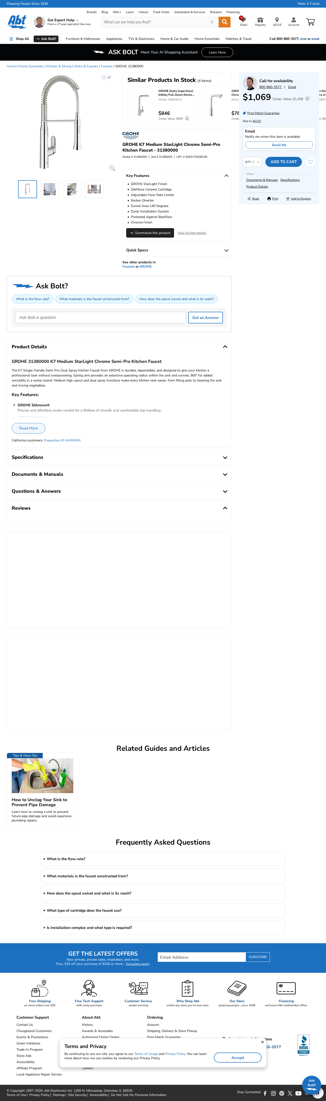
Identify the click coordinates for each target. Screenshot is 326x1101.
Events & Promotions (32, 1037)
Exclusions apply (138, 964)
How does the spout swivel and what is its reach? (176, 299)
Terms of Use (16, 1095)
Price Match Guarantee (163, 1037)
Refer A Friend (308, 4)
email (315, 39)
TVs (141, 39)
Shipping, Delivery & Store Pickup (172, 1031)
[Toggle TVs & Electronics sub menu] (156, 39)
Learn (130, 12)
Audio (174, 39)
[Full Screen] (112, 168)
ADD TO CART (284, 161)
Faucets (106, 66)
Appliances (114, 39)
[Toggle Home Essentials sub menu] (222, 39)
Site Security (77, 1095)
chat (303, 39)
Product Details (257, 187)
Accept (237, 1057)
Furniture (83, 39)
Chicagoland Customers (34, 1031)
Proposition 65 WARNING (62, 440)
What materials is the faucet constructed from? (94, 299)
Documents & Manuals (262, 180)
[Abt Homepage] (17, 22)
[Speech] (212, 22)
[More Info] (306, 99)
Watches (239, 39)
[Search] (225, 22)
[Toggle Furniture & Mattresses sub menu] (102, 39)
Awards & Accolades (97, 1031)
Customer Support (32, 1017)
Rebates (216, 12)
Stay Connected (248, 1092)
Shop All (22, 39)
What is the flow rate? (32, 299)
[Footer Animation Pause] (318, 1093)
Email (292, 87)
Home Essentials (31, 66)
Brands (92, 12)
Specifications (290, 180)
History (87, 1024)
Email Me (279, 145)
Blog (104, 12)
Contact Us (24, 1024)
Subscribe (258, 957)
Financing (233, 12)
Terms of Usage (146, 1054)
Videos (143, 12)
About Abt (91, 1017)
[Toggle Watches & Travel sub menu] (253, 39)
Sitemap (59, 1095)
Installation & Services (189, 12)
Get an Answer (205, 317)
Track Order (161, 12)
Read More (28, 428)
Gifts (116, 12)
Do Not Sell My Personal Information (138, 1095)
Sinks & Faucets (86, 66)
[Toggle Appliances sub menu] (124, 39)
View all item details (192, 233)
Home (207, 39)
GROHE (146, 266)
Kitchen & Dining (59, 66)
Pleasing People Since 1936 (27, 4)
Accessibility (99, 1095)
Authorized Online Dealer (100, 1037)
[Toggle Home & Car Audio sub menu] (190, 39)
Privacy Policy (39, 1095)
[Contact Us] (250, 89)
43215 (256, 121)
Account (153, 1024)
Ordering (155, 1017)
